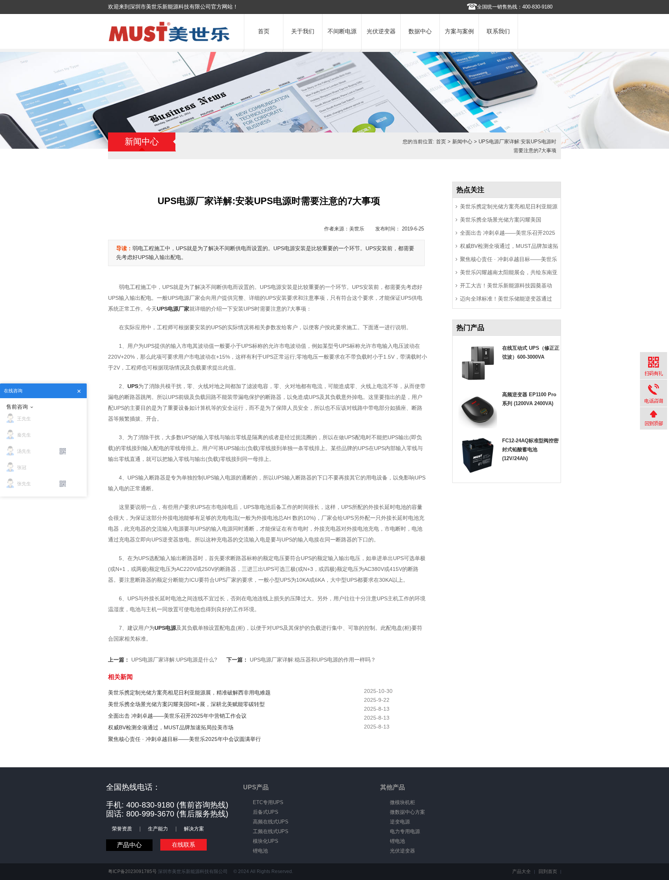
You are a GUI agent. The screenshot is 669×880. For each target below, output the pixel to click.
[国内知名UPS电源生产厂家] (169, 40)
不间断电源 (342, 31)
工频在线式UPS (270, 831)
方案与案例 (459, 31)
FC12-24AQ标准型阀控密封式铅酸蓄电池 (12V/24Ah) (530, 449)
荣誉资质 (122, 829)
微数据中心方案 (407, 812)
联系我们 (498, 31)
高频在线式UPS (270, 822)
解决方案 (194, 829)
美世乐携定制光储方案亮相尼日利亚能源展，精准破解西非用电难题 (189, 692)
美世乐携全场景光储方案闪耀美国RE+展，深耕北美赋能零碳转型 (186, 704)
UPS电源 (165, 628)
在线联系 (183, 844)
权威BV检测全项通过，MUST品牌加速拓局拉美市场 (170, 727)
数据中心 (420, 31)
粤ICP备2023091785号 (132, 871)
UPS (132, 386)
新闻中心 (462, 141)
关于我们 (302, 31)
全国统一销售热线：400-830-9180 (514, 7)
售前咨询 (17, 407)
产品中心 (129, 845)
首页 (263, 31)
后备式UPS (265, 812)
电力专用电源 (405, 831)
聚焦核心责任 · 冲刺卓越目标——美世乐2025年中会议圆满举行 (184, 739)
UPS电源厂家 (173, 309)
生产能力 (158, 829)
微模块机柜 (402, 802)
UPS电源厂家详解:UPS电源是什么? (174, 660)
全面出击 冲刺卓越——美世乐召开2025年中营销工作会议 (177, 716)
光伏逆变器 (381, 31)
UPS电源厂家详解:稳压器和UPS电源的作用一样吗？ (313, 660)
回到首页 (548, 871)
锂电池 (260, 851)
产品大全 (521, 871)
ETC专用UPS (268, 802)
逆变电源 (400, 822)
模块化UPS (265, 841)
